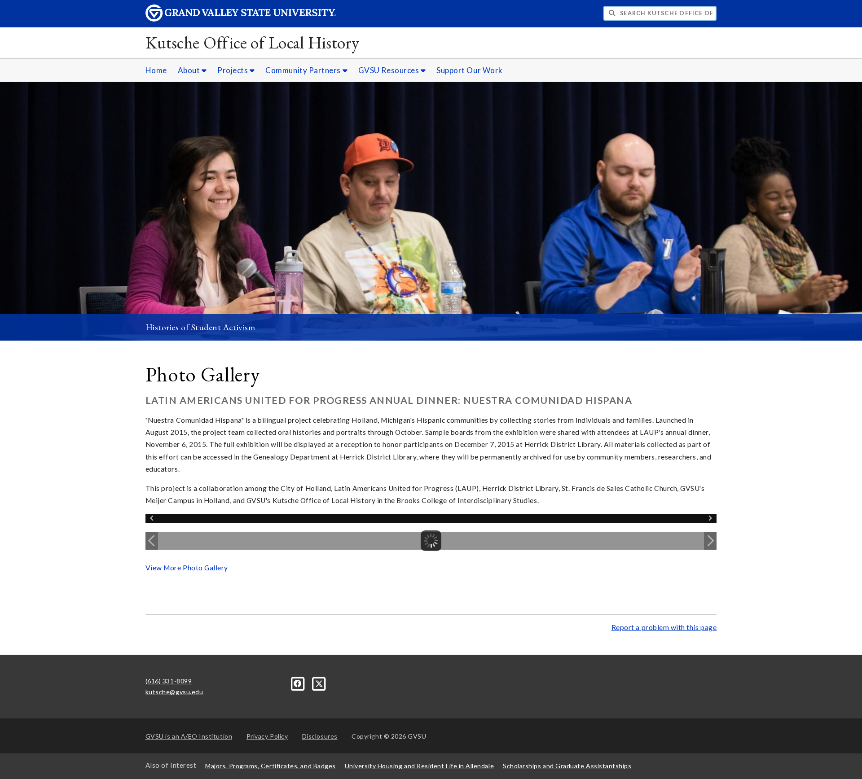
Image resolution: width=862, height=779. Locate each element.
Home (156, 70)
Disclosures (320, 736)
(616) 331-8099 (168, 681)
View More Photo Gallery (186, 568)
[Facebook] (298, 683)
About (190, 70)
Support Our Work (469, 70)
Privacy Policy (267, 736)
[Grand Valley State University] (240, 19)
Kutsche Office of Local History (252, 42)
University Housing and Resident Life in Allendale (419, 766)
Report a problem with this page (664, 627)
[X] (319, 683)
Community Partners (303, 70)
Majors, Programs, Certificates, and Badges (270, 766)
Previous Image (151, 541)
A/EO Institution (189, 736)
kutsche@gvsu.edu (174, 692)
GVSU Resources (389, 70)
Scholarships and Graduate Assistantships (567, 766)
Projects (233, 70)
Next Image (710, 541)
